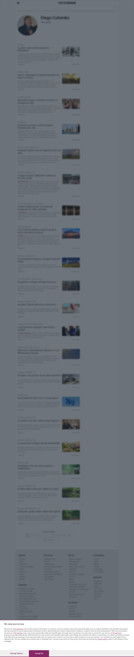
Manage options (16, 653)
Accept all (39, 653)
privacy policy (102, 639)
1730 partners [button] (18, 629)
